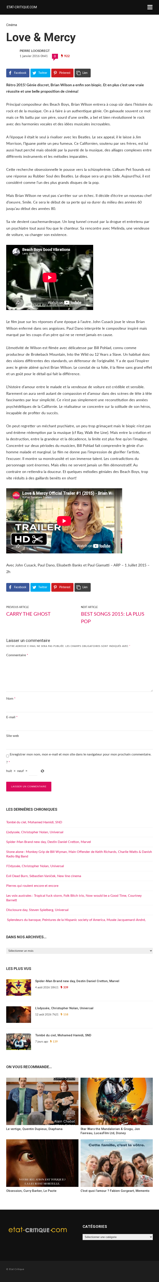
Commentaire (17, 655)
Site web (12, 735)
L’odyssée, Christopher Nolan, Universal (34, 832)
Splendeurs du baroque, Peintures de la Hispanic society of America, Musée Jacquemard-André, (76, 920)
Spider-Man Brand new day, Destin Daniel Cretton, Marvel (48, 842)
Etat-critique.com (22, 7)
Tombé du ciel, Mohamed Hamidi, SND (34, 822)
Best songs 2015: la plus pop (112, 618)
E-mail (12, 717)
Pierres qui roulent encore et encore (32, 885)
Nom (11, 698)
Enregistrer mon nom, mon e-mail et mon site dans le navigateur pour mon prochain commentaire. (80, 754)
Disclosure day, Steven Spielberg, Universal (37, 910)
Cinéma (11, 25)
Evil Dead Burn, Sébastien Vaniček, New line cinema (43, 876)
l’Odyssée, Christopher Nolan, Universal (35, 866)
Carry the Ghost (28, 614)
